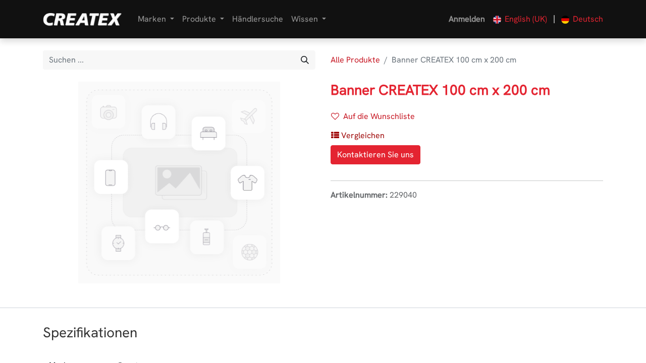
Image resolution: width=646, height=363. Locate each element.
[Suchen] (304, 60)
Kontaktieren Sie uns (375, 154)
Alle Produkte (355, 59)
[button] (358, 135)
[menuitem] (257, 19)
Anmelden (467, 19)
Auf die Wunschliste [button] (379, 116)
